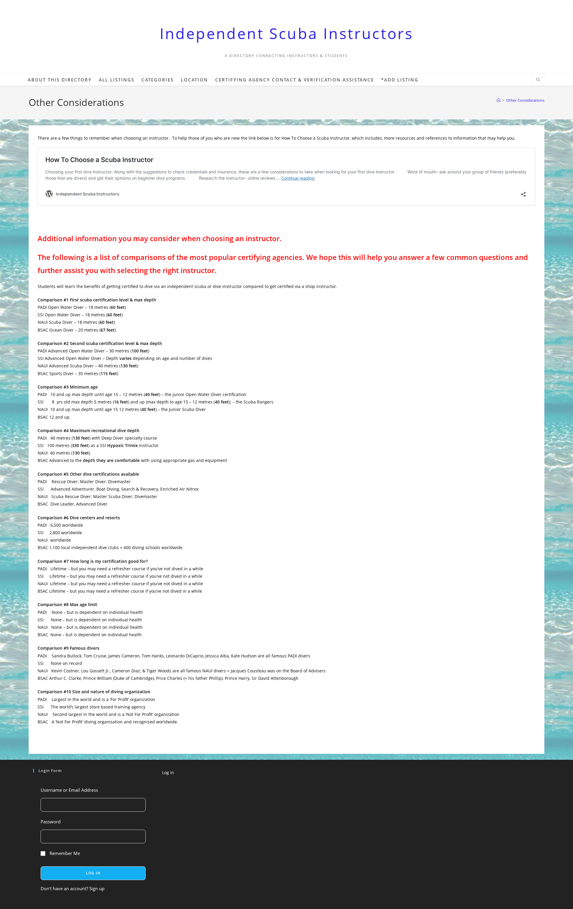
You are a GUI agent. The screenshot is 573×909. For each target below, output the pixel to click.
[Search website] (538, 80)
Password (51, 822)
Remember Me (64, 853)
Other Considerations (525, 100)
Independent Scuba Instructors (287, 33)
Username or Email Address (69, 790)
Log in (168, 772)
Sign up (96, 888)
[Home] (498, 100)
